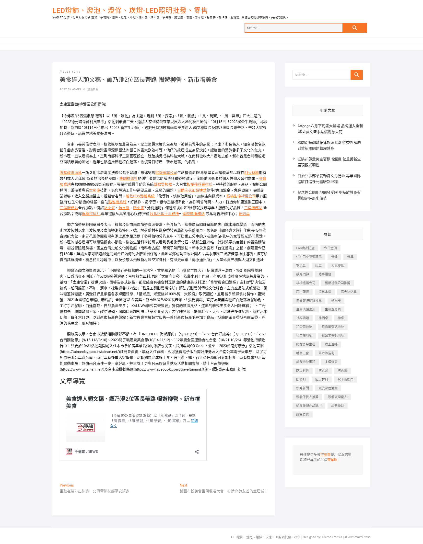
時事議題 (324, 274)
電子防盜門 (345, 379)
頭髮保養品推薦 (307, 397)
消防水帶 (324, 292)
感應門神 (302, 274)
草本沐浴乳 (326, 353)
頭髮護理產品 (337, 397)
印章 (318, 265)
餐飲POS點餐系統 (140, 196)
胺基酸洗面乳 (71, 172)
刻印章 (301, 265)
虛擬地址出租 (305, 361)
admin (76, 89)
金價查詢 (331, 361)
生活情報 (92, 89)
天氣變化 (337, 265)
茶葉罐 (332, 460)
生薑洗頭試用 (305, 309)
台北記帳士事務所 (164, 214)
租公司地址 (304, 327)
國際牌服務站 (194, 214)
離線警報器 (163, 184)
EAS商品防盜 (305, 248)
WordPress (363, 537)
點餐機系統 (117, 202)
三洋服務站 (69, 208)
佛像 (334, 257)
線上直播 (331, 344)
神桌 (341, 318)
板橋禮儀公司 (305, 283)
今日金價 (330, 248)
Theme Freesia (331, 537)
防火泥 (109, 208)
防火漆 (138, 208)
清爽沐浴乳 (349, 292)
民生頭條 (302, 292)
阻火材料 (251, 172)
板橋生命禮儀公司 (241, 196)
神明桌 (244, 214)
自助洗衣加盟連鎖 (192, 190)
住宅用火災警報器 (309, 257)
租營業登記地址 (333, 335)
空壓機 (94, 190)
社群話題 (302, 318)
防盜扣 (301, 379)
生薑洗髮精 (333, 309)
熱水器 (336, 300)
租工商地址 (304, 335)
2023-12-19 (72, 71)
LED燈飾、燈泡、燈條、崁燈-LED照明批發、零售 (130, 11)
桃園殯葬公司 (166, 172)
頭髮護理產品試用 (309, 405)
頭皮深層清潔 (328, 388)
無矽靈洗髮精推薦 (309, 300)
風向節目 (337, 405)
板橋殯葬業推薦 (199, 184)
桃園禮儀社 (128, 178)
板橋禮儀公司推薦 (337, 283)
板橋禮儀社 (91, 214)
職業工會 (302, 353)
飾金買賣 (302, 414)
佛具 (350, 257)
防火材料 (302, 370)
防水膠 (123, 208)
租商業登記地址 (333, 327)
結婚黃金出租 (305, 344)
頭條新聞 (302, 388)
